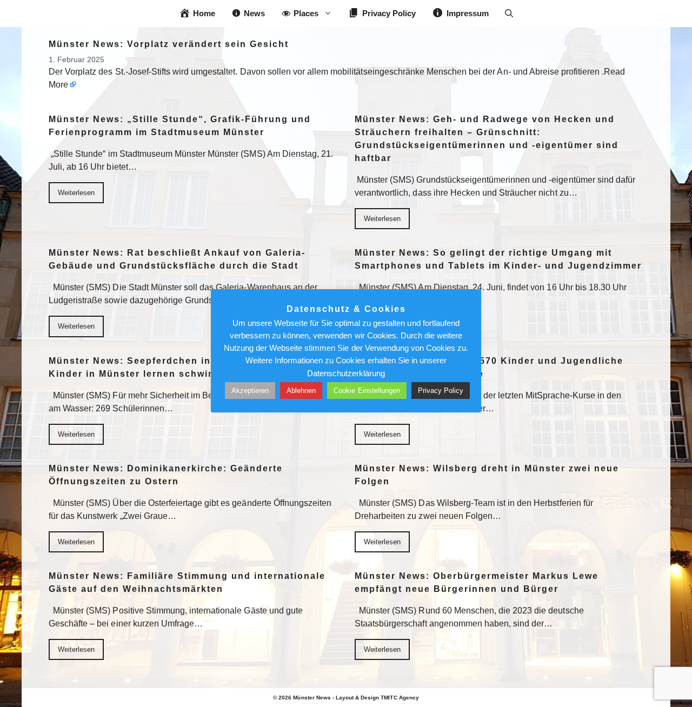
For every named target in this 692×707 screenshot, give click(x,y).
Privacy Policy (440, 390)
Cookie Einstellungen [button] (367, 390)
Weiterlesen (76, 193)
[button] (509, 13)
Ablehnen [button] (301, 390)
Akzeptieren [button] (250, 390)
